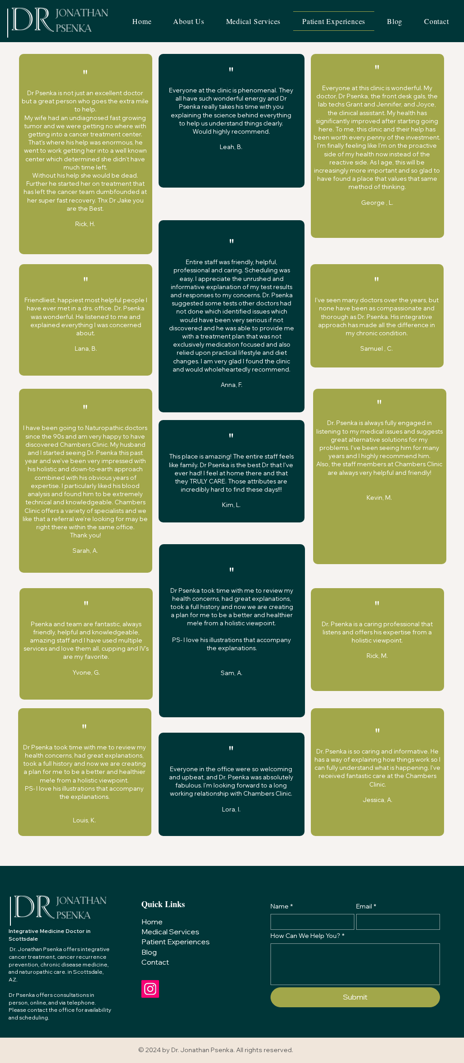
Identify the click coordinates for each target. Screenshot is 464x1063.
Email (366, 906)
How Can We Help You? (307, 936)
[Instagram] (150, 989)
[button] (253, 21)
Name (282, 906)
